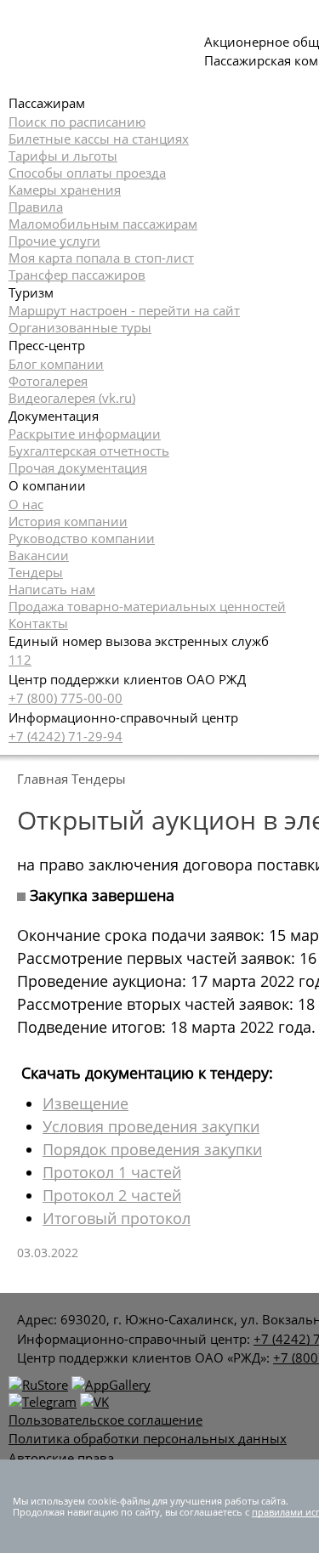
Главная (42, 778)
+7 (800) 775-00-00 (65, 697)
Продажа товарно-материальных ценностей (147, 606)
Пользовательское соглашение (105, 1419)
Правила (36, 206)
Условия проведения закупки (151, 1126)
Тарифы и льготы (63, 155)
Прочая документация (78, 467)
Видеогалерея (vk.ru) (72, 397)
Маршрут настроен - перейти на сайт (124, 310)
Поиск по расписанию (77, 121)
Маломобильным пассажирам (103, 223)
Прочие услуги (54, 240)
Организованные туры (80, 327)
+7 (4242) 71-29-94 (65, 736)
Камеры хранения (65, 189)
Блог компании (56, 363)
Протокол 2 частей (112, 1195)
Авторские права (61, 1457)
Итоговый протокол (117, 1218)
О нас (26, 504)
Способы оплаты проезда (87, 172)
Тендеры (36, 572)
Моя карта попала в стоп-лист (101, 257)
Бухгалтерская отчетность (89, 450)
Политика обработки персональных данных (148, 1438)
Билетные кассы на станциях (99, 138)
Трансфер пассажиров (77, 274)
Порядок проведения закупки (152, 1149)
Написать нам (52, 589)
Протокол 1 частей (112, 1172)
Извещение (85, 1103)
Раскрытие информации (85, 433)
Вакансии (39, 555)
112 (20, 659)
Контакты (38, 623)
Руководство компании (82, 538)
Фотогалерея (48, 380)
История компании (68, 521)
